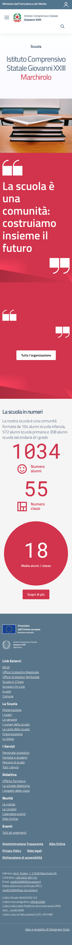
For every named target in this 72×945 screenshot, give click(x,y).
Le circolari (9, 809)
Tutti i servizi (10, 767)
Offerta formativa (14, 781)
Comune (7, 696)
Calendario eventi (14, 813)
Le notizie (8, 804)
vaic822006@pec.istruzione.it (20, 890)
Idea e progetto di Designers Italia (47, 929)
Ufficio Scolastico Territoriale (20, 677)
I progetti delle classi (16, 790)
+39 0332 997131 (26, 877)
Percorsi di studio (13, 762)
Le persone (9, 719)
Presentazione (11, 709)
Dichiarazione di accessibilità (22, 857)
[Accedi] (66, 4)
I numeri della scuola (16, 724)
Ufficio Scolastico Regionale (20, 672)
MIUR (6, 667)
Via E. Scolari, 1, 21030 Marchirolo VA (35, 873)
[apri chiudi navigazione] (6, 17)
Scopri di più (36, 594)
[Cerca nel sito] (62, 27)
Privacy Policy (11, 850)
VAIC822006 (37, 902)
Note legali (34, 850)
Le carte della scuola (16, 729)
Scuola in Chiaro (13, 681)
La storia (8, 738)
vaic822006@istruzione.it (25, 882)
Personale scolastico (15, 752)
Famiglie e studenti (14, 757)
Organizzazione (12, 734)
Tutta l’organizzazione (36, 355)
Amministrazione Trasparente (22, 843)
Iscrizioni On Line (13, 686)
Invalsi (6, 691)
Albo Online (10, 818)
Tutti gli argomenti (14, 832)
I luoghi (7, 714)
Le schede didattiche (16, 785)
